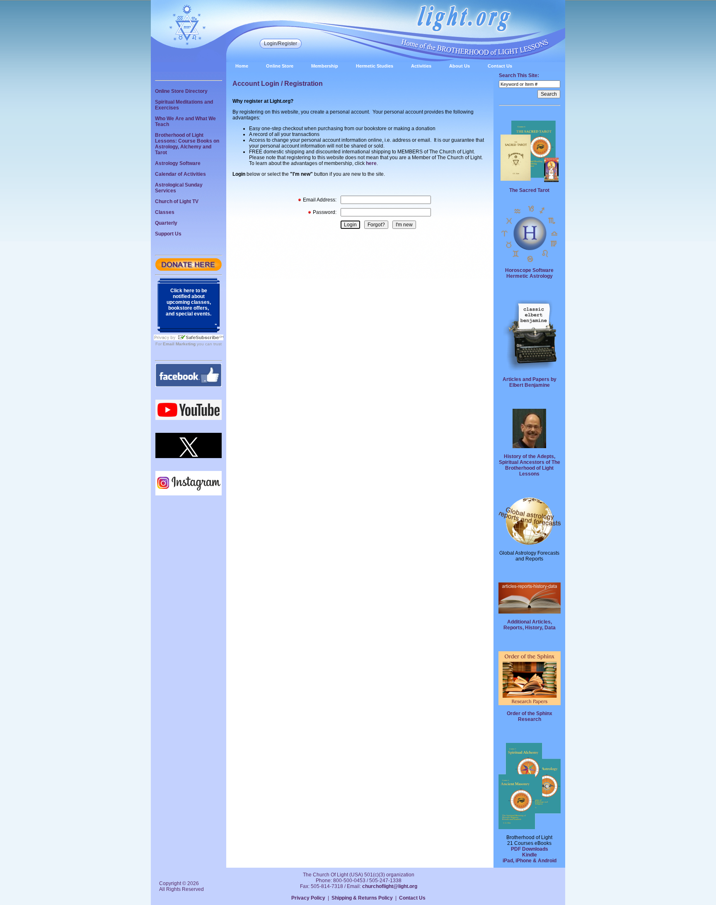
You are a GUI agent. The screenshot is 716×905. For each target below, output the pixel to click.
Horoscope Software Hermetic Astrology (529, 273)
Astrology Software (178, 163)
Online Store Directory (181, 91)
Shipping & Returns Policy (362, 898)
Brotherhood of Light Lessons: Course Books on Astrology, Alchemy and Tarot (187, 143)
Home (241, 65)
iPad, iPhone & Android (529, 861)
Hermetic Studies (374, 65)
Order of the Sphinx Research (529, 716)
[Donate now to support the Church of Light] (188, 269)
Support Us (168, 234)
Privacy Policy (308, 898)
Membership (324, 65)
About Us (459, 65)
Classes (164, 212)
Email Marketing (179, 344)
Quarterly (166, 223)
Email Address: (319, 200)
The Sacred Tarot (529, 190)
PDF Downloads (529, 849)
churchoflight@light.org (389, 886)
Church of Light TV (176, 201)
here (371, 163)
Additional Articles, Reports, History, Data (529, 625)
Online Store (279, 65)
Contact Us (500, 65)
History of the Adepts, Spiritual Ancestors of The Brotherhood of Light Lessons (529, 465)
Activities (421, 65)
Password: (324, 212)
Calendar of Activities (180, 174)
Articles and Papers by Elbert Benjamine (529, 382)
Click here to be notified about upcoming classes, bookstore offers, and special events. (188, 302)
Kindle (529, 855)
